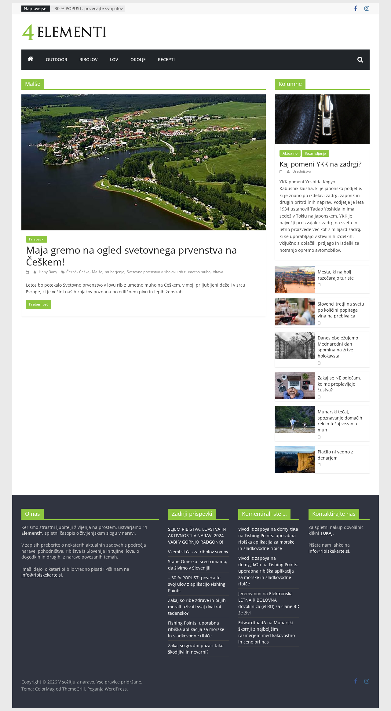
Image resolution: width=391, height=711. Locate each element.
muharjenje (114, 271)
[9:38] (319, 362)
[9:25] (282, 171)
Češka (84, 271)
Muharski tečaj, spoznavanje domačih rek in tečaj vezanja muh (340, 421)
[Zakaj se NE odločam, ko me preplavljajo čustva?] (295, 375)
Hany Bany (48, 271)
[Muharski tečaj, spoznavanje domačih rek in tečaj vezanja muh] (295, 409)
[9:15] (319, 284)
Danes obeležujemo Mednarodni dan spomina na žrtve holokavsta (338, 347)
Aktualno (290, 153)
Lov (114, 59)
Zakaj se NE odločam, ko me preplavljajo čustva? (339, 384)
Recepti (166, 59)
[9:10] (319, 322)
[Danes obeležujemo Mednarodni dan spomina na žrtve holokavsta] (295, 335)
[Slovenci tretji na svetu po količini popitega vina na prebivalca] (295, 301)
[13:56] (28, 271)
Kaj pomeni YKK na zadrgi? (321, 163)
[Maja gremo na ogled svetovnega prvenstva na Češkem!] (143, 98)
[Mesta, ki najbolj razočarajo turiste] (295, 269)
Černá (71, 271)
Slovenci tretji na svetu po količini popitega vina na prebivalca (341, 310)
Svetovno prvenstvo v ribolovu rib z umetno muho (168, 271)
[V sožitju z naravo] (30, 59)
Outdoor (56, 59)
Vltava (218, 271)
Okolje (138, 59)
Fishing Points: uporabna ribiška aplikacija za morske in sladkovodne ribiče (196, 629)
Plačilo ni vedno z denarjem (335, 455)
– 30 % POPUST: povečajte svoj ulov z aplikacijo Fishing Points (87, 11)
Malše (97, 271)
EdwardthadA (252, 622)
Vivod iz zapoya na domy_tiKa (268, 529)
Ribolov (88, 59)
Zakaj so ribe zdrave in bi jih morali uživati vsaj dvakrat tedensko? (197, 606)
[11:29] (319, 396)
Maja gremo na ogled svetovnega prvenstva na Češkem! (131, 255)
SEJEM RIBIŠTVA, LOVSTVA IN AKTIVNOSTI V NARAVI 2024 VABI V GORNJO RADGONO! (197, 535)
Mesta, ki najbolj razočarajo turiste (336, 275)
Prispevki (36, 239)
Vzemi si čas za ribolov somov (198, 552)
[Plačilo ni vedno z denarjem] (295, 449)
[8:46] (319, 464)
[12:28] (319, 436)
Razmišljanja (315, 153)
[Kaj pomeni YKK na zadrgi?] (322, 98)
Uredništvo (301, 171)
